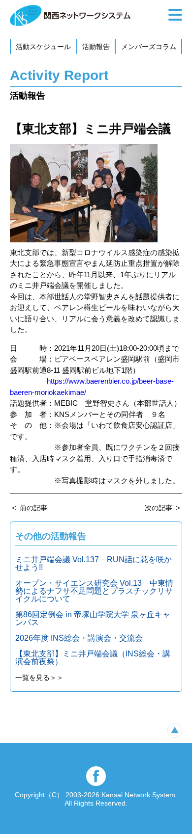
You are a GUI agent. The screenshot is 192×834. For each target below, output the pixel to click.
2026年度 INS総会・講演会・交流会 (79, 638)
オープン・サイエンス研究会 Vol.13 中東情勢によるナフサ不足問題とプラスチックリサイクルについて (94, 591)
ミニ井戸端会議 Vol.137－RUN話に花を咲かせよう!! (93, 563)
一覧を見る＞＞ (39, 677)
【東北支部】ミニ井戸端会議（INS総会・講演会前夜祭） (92, 658)
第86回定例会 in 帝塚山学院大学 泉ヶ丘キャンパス (92, 618)
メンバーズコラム (148, 47)
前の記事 (33, 508)
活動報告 (96, 47)
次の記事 (158, 508)
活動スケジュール (43, 47)
